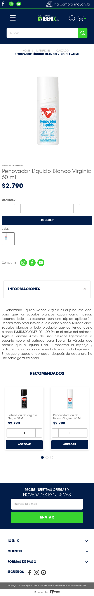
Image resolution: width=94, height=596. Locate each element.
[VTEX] (55, 592)
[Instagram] (23, 263)
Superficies (42, 51)
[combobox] (47, 33)
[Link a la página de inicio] (26, 51)
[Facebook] (32, 263)
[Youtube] (40, 263)
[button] (8, 238)
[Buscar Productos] (82, 33)
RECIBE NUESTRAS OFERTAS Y (47, 490)
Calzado (62, 51)
